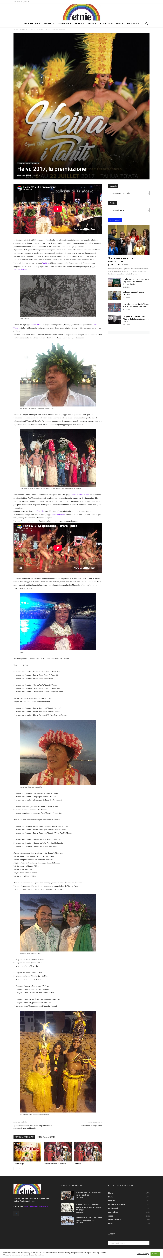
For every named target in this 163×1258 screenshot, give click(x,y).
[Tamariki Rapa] (27, 1151)
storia (91, 23)
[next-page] (19, 1168)
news (118, 23)
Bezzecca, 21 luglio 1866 (92, 1125)
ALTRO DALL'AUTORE (46, 1137)
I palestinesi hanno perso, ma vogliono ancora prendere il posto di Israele (32, 1126)
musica (78, 23)
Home (15, 30)
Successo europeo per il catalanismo (122, 260)
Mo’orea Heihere (20, 269)
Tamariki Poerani (58, 514)
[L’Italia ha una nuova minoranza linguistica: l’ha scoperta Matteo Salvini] (114, 282)
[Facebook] (16, 1213)
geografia (105, 23)
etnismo (48, 23)
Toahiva (45, 263)
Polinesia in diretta (36, 30)
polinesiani (35, 163)
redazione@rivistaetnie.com (36, 1206)
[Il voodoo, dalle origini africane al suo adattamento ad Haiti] (114, 307)
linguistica (63, 23)
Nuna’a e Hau (36, 324)
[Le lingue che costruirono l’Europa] (114, 295)
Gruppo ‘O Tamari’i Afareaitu (55, 1164)
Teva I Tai (40, 511)
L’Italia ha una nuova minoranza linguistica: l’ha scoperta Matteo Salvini (136, 281)
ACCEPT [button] (155, 1253)
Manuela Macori (25, 175)
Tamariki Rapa (18, 1164)
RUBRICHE (24, 30)
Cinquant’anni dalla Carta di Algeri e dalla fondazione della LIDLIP (135, 319)
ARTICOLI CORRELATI (24, 1137)
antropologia (31, 23)
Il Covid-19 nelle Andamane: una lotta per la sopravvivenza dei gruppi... (88, 1207)
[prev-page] (15, 1168)
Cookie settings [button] (143, 1254)
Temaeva (77, 1164)
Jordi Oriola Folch (114, 265)
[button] (146, 24)
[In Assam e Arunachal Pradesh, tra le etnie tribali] (67, 1195)
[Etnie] (81, 12)
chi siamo (132, 23)
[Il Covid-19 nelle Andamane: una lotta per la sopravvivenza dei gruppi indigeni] (67, 1207)
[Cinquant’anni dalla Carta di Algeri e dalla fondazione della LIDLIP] (114, 319)
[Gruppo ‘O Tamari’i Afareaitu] (58, 1151)
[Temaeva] (88, 1151)
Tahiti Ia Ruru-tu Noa (80, 494)
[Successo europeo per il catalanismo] (129, 240)
